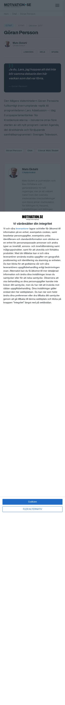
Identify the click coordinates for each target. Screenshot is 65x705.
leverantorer (22, 228)
